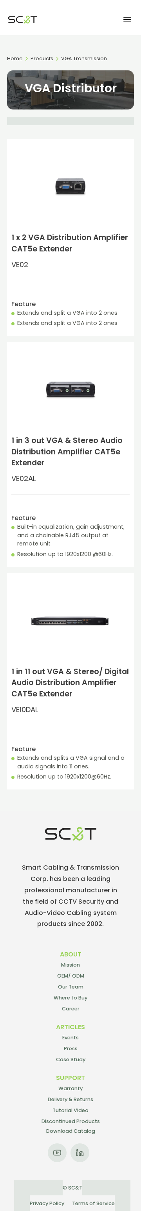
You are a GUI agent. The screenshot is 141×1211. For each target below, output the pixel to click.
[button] (127, 19)
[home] (21, 19)
